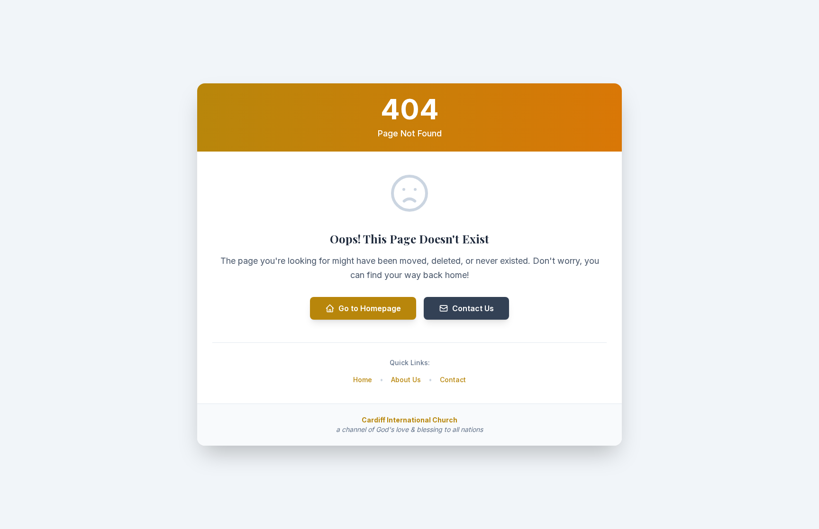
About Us (406, 380)
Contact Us (473, 308)
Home (362, 380)
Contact (453, 380)
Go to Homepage (369, 308)
